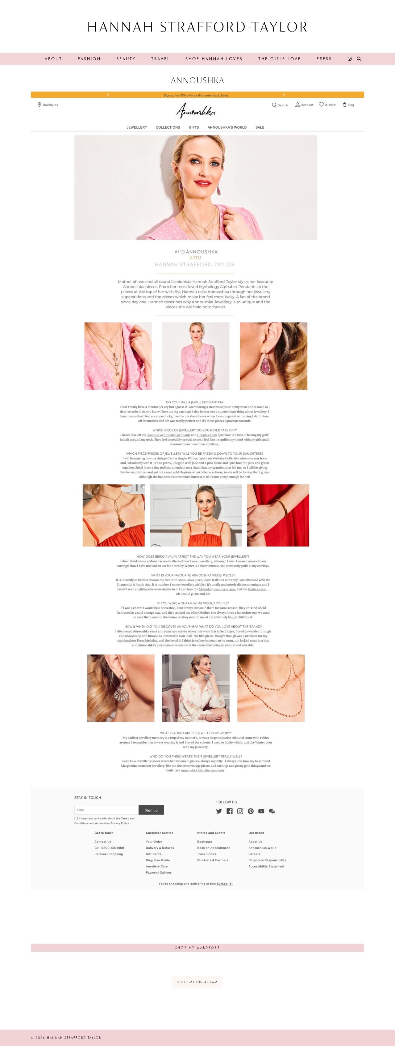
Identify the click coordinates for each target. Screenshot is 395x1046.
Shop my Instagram (197, 982)
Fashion (89, 58)
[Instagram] (350, 59)
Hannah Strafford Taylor (74, 1037)
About (53, 58)
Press (324, 58)
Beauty (126, 58)
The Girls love (279, 58)
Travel (160, 58)
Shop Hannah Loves (214, 58)
